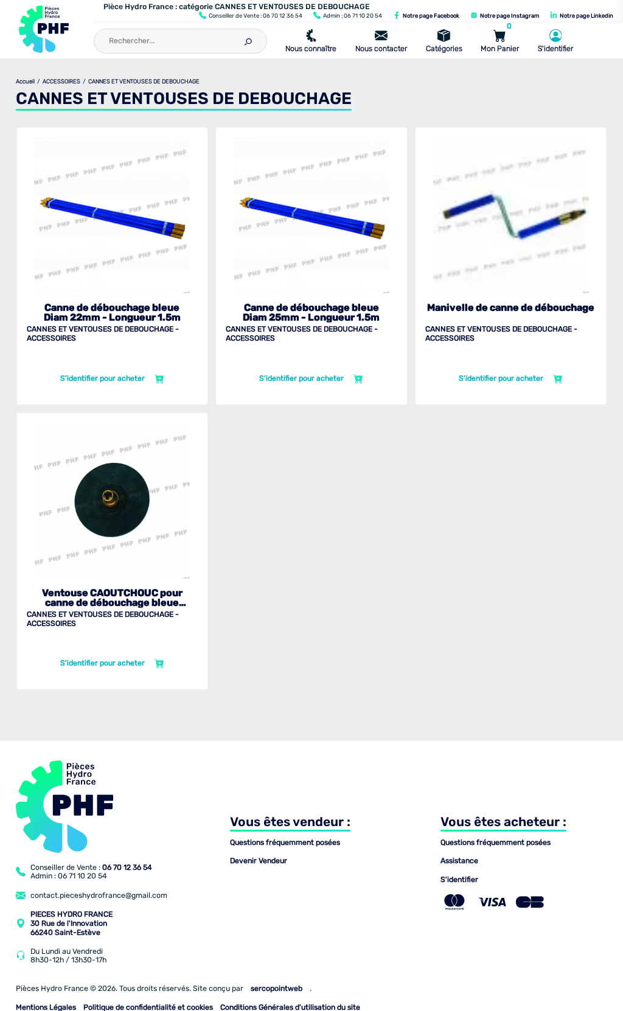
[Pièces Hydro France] (44, 29)
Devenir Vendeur (258, 860)
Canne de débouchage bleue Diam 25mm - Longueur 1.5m (311, 312)
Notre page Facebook (430, 15)
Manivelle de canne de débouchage (510, 308)
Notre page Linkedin (586, 15)
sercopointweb (276, 988)
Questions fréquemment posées (285, 842)
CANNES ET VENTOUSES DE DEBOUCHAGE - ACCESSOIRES (103, 333)
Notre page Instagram (509, 15)
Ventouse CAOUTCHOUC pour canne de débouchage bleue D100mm (112, 598)
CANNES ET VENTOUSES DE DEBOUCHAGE (144, 81)
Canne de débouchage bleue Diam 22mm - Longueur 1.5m (112, 312)
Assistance (459, 860)
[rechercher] (247, 39)
